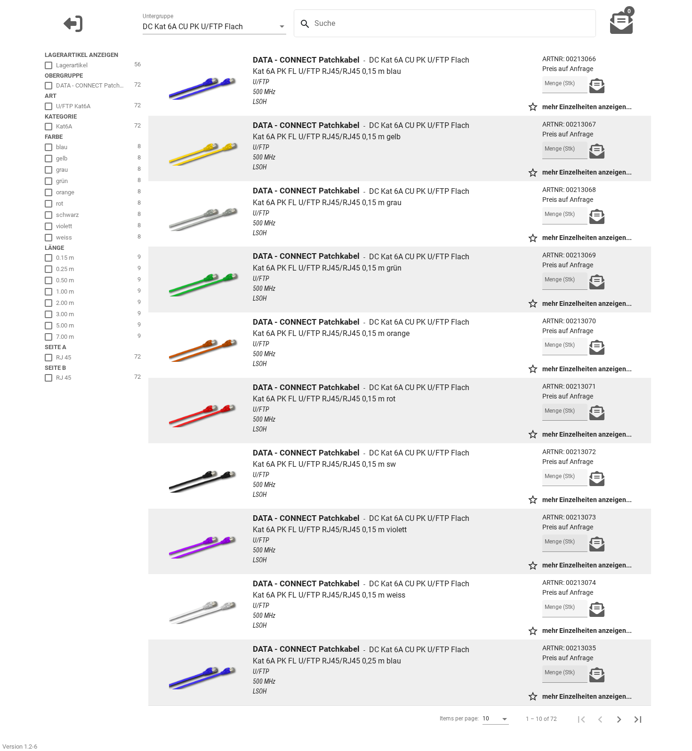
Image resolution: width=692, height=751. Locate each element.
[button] (73, 23)
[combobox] (214, 27)
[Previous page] (600, 719)
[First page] (581, 719)
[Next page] (619, 719)
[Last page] (637, 719)
